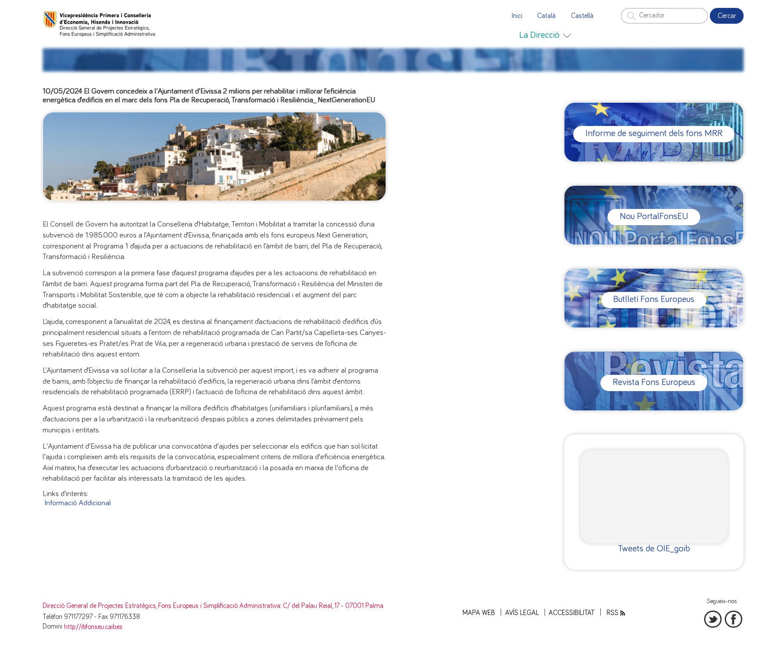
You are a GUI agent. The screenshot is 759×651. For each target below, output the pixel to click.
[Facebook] (733, 619)
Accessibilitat (572, 613)
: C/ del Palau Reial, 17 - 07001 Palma (331, 606)
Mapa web (479, 613)
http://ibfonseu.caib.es (93, 627)
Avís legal (522, 613)
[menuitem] (545, 35)
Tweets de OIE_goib (654, 548)
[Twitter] (713, 619)
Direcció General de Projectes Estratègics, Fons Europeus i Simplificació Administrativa (161, 606)
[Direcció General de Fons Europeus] (101, 23)
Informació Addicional (77, 503)
